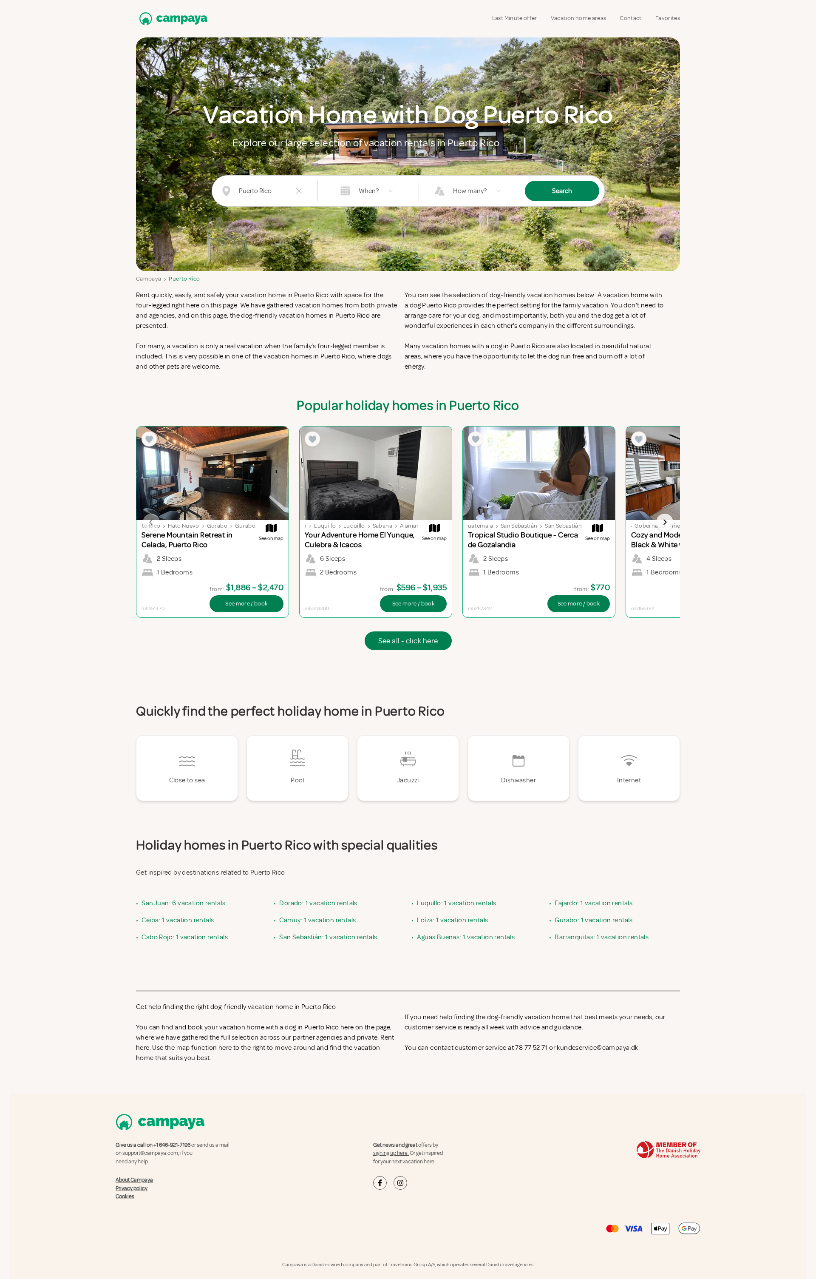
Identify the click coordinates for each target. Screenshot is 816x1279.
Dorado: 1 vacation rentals (318, 903)
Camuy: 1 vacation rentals (317, 920)
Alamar (409, 525)
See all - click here (408, 640)
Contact (630, 18)
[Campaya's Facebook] (380, 1183)
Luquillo (325, 525)
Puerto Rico (184, 278)
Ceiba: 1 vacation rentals (178, 920)
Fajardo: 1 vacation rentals (593, 903)
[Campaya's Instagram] (400, 1183)
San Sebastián (519, 525)
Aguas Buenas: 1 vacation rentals (466, 937)
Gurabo (217, 525)
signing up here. (391, 1153)
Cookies (125, 1196)
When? (369, 191)
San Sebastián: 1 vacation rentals (328, 937)
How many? (470, 191)
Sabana (382, 525)
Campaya (148, 278)
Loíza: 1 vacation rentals (452, 920)
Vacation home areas (578, 18)
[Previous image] (151, 522)
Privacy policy (131, 1188)
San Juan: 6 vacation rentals (183, 903)
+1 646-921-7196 (171, 1145)
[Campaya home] (171, 18)
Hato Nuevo (183, 525)
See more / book (246, 603)
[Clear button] (299, 191)
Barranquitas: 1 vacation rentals (602, 937)
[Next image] (664, 522)
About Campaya (134, 1180)
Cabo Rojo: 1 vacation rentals (185, 937)
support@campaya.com (150, 1153)
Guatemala (478, 525)
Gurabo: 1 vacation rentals (593, 920)
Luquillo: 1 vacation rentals (456, 903)
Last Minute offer (514, 18)
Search (562, 191)
